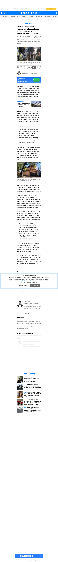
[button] (39, 67)
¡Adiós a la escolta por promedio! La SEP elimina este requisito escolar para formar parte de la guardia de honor (32, 402)
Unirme (35, 80)
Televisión (30, 16)
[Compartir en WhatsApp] (18, 67)
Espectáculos (39, 16)
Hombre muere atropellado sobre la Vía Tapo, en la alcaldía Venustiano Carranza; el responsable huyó (32, 409)
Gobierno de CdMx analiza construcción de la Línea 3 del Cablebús (23, 105)
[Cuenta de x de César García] (25, 313)
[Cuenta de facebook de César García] (32, 313)
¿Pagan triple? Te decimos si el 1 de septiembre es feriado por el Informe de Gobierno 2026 (32, 394)
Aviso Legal (35, 560)
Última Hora (4, 16)
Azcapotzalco (30, 292)
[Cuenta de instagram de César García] (29, 313)
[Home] (29, 13)
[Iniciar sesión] (56, 13)
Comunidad (12, 16)
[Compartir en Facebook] (21, 67)
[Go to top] (40, 556)
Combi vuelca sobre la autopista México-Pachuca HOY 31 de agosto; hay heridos (32, 386)
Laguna (31, 8)
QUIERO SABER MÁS (23, 285)
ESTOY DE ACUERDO (35, 285)
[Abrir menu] (1, 13)
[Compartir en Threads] (27, 67)
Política (24, 16)
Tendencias (47, 16)
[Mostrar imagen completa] (39, 164)
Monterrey (15, 8)
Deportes (54, 16)
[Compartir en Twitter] (24, 67)
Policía (18, 16)
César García (25, 72)
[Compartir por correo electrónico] (29, 67)
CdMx (8, 8)
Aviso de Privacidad (26, 560)
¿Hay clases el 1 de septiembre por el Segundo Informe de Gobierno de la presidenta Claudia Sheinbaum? (31, 380)
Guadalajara (24, 8)
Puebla (37, 8)
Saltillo (43, 8)
